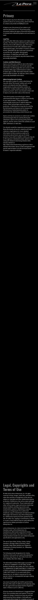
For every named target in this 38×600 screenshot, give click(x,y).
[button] (34, 3)
